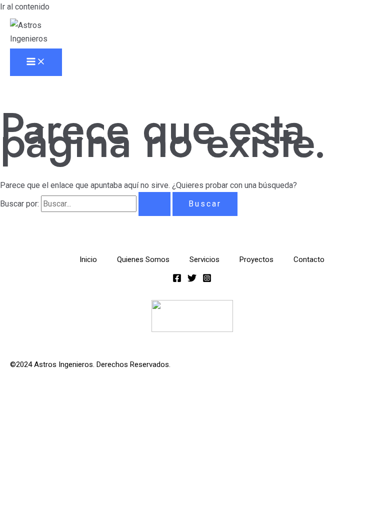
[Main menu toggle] (36, 62)
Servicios (205, 259)
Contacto (309, 259)
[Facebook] (177, 279)
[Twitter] (192, 279)
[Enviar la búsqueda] (154, 204)
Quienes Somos (143, 259)
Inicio (88, 259)
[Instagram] (207, 279)
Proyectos (257, 259)
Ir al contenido (25, 7)
